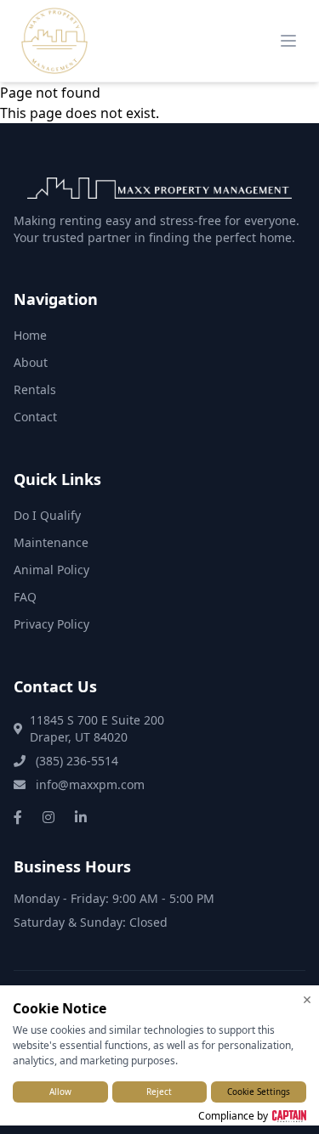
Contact (35, 417)
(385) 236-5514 (75, 761)
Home (30, 335)
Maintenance (51, 542)
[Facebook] (18, 817)
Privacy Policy (51, 624)
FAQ (25, 597)
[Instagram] (48, 817)
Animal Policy (51, 569)
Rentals (35, 389)
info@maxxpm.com (88, 784)
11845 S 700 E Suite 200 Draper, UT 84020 (97, 728)
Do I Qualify (47, 515)
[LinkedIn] (81, 817)
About (31, 362)
